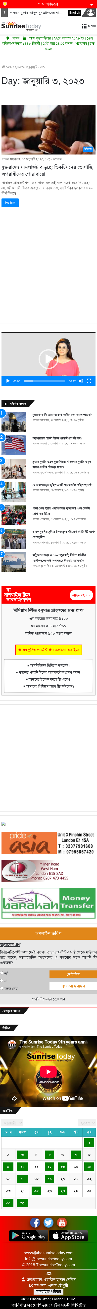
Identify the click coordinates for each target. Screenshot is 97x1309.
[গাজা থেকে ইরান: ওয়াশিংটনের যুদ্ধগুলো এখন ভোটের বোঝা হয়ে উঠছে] (13, 515)
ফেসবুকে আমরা (11, 1010)
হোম (8, 67)
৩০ (8, 1203)
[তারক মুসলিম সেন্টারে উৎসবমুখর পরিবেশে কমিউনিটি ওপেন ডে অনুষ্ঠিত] (13, 539)
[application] (48, 359)
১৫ (89, 1166)
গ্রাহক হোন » (81, 595)
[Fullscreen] (89, 381)
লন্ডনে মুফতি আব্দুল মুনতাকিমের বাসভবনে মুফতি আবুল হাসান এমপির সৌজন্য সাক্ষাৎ (62, 464)
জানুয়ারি (32, 67)
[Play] (7, 381)
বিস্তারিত (10, 203)
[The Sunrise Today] (21, 26)
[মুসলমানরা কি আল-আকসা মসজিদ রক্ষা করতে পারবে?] (13, 422)
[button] (48, 359)
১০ (22, 1166)
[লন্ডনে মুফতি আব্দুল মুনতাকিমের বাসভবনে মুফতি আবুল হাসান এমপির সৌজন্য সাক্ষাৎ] (13, 469)
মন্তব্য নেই (10, 988)
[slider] (44, 381)
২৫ (36, 1191)
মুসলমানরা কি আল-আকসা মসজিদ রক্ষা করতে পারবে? (62, 414)
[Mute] (81, 381)
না (5, 981)
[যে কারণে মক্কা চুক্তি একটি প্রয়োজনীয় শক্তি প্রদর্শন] (13, 492)
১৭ (22, 1179)
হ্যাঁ (6, 973)
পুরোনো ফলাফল (73, 986)
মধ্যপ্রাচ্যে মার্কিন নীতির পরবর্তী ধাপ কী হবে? (58, 438)
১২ (50, 1166)
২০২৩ (19, 67)
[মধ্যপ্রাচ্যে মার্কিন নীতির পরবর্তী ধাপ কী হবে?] (13, 445)
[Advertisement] (48, 269)
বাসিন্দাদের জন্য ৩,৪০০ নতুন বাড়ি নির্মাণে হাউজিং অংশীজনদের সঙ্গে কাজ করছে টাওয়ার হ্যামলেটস (59, 557)
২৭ (62, 1191)
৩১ (22, 1203)
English (74, 13)
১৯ (50, 1179)
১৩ (62, 1166)
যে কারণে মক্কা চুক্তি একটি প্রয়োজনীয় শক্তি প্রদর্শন (62, 484)
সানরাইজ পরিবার (48, 1291)
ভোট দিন (73, 974)
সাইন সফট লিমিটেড (68, 1305)
